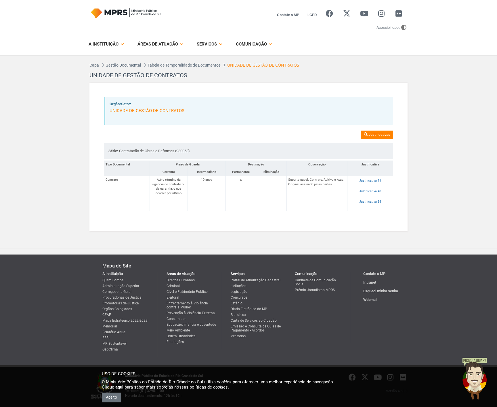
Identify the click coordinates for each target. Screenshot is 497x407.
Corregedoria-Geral (116, 292)
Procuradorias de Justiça (122, 297)
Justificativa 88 (370, 202)
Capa (94, 65)
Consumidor (176, 319)
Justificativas (379, 134)
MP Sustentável (114, 344)
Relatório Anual (114, 332)
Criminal (173, 286)
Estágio (236, 303)
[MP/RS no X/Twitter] (346, 15)
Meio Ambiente (178, 330)
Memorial (109, 326)
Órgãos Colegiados (117, 309)
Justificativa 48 (370, 191)
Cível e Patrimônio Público (187, 292)
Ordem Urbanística (181, 336)
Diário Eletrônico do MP (249, 309)
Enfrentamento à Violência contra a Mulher (187, 305)
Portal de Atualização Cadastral (255, 280)
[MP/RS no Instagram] (381, 15)
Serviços (207, 44)
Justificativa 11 (370, 180)
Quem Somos (112, 280)
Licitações (238, 286)
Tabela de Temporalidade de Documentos (184, 65)
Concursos (239, 297)
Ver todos (238, 336)
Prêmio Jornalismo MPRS (315, 290)
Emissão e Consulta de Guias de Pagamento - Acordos (256, 328)
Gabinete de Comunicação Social (315, 282)
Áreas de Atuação (158, 44)
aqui (120, 387)
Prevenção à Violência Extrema (191, 313)
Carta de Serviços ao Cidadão (254, 321)
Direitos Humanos (181, 280)
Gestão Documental (123, 65)
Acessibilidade (388, 27)
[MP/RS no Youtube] (364, 15)
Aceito (111, 397)
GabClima (110, 349)
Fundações (175, 342)
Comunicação (252, 44)
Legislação (239, 292)
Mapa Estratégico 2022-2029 (125, 321)
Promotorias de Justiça (120, 303)
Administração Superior (120, 286)
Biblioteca (238, 315)
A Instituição (104, 44)
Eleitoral (173, 297)
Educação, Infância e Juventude (191, 325)
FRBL (106, 338)
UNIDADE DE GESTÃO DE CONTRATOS (147, 110)
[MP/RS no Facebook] (329, 15)
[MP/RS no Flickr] (398, 15)
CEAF (106, 315)
